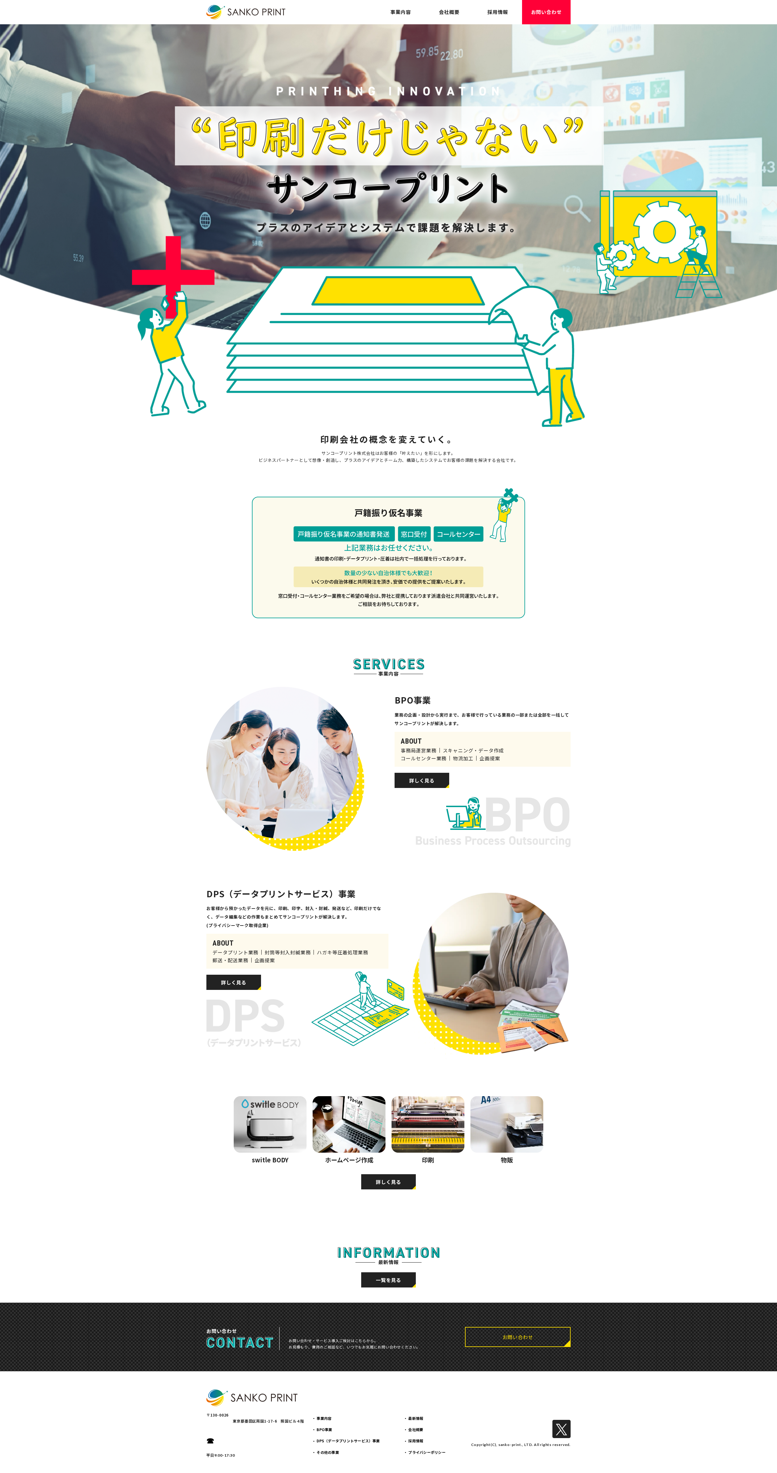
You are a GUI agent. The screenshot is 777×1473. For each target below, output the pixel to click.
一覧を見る (388, 1280)
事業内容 (400, 11)
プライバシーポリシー (426, 1452)
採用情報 (497, 11)
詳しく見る (422, 780)
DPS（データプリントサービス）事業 (348, 1440)
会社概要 (449, 11)
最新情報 (415, 1418)
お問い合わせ (546, 11)
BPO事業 (324, 1429)
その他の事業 (328, 1452)
